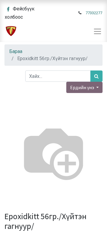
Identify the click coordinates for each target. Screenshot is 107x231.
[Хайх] (96, 76)
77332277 (94, 13)
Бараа (15, 51)
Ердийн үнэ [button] (82, 87)
